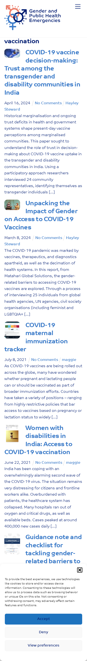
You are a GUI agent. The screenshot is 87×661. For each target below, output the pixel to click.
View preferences (43, 645)
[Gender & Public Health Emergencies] (32, 29)
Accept (43, 619)
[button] (79, 570)
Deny (43, 632)
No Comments (48, 103)
